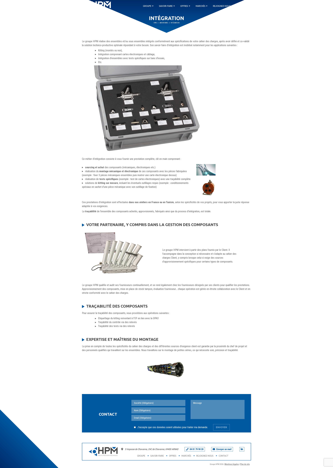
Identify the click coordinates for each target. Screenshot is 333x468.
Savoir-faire (166, 6)
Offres (184, 6)
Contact (243, 6)
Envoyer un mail (224, 449)
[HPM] (96, 5)
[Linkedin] (241, 449)
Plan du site (245, 464)
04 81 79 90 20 (196, 449)
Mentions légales (232, 464)
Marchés (200, 6)
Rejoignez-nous (222, 6)
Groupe (147, 6)
